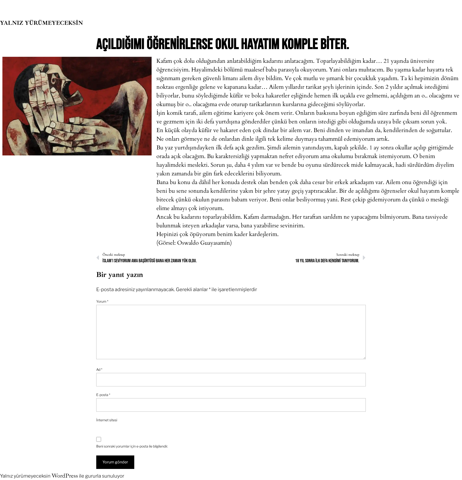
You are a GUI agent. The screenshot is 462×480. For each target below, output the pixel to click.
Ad (99, 369)
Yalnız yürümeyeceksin (41, 22)
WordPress (64, 475)
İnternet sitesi (106, 420)
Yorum (102, 301)
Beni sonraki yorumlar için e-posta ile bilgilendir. (132, 446)
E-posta (103, 395)
